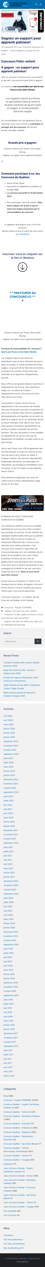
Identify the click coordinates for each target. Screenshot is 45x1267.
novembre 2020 (11, 885)
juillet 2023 (9, 762)
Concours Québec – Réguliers (17, 1132)
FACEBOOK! (24, 234)
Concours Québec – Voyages (17, 1160)
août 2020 (8, 898)
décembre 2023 (11, 741)
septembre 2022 (11, 792)
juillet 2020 (9, 902)
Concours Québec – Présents (17, 1128)
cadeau (7, 611)
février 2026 (9, 728)
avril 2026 (8, 720)
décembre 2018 (11, 982)
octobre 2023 (10, 750)
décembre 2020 (11, 881)
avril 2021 (8, 864)
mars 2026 (8, 724)
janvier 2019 (9, 978)
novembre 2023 (11, 745)
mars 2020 (8, 919)
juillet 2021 (8, 851)
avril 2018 (8, 1016)
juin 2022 (8, 805)
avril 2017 (8, 1067)
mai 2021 (8, 860)
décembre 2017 (11, 1033)
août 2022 (8, 796)
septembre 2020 (11, 894)
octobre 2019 (10, 940)
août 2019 (8, 949)
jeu (23, 611)
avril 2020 (8, 915)
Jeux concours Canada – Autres (18, 1176)
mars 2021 (8, 868)
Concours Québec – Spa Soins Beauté (21, 1144)
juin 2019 (8, 957)
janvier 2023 (9, 775)
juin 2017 (8, 1059)
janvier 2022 (9, 826)
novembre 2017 (11, 1037)
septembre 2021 (11, 843)
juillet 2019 (8, 953)
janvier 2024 (9, 737)
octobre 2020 (10, 889)
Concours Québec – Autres (16, 1112)
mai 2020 (8, 911)
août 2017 (8, 1050)
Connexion (8, 1235)
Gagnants (8, 1164)
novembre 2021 (11, 834)
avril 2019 (8, 965)
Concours (16, 611)
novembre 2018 (11, 987)
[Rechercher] (38, 641)
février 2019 (9, 974)
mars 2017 (8, 1071)
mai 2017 (8, 1063)
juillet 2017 (8, 1054)
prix (27, 611)
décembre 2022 (11, 779)
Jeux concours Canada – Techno (18, 1202)
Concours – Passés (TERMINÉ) (17, 1100)
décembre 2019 (11, 932)
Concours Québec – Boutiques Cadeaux (22, 1116)
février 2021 (9, 872)
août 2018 (8, 999)
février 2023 (9, 771)
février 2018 (9, 1025)
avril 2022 (8, 813)
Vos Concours (10, 1215)
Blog (6, 1096)
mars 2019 (8, 970)
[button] (36, 4)
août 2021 (8, 847)
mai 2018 (8, 1012)
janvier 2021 (9, 877)
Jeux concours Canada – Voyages (19, 1206)
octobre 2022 (10, 788)
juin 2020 (8, 906)
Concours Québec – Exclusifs (17, 1123)
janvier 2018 (9, 1029)
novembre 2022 (11, 783)
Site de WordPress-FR (13, 1248)
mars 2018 (8, 1021)
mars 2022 (8, 817)
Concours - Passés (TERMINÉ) (18, 607)
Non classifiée (10, 1211)
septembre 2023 (11, 754)
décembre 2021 (11, 830)
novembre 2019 (11, 936)
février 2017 (9, 1076)
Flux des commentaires (14, 1243)
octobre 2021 (10, 838)
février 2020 (9, 923)
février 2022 (9, 822)
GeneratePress (22, 1262)
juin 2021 (8, 855)
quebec (33, 611)
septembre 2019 (11, 944)
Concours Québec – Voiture (16, 1155)
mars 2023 (8, 767)
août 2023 (8, 758)
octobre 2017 (10, 1042)
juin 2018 (8, 1008)
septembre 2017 (11, 1046)
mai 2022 (8, 809)
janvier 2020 (9, 927)
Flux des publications (13, 1239)
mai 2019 (8, 961)
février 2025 (9, 733)
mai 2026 (8, 716)
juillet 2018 (8, 1004)
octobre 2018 (10, 991)
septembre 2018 (11, 995)
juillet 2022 (9, 800)
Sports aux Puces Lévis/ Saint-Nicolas (19, 352)
